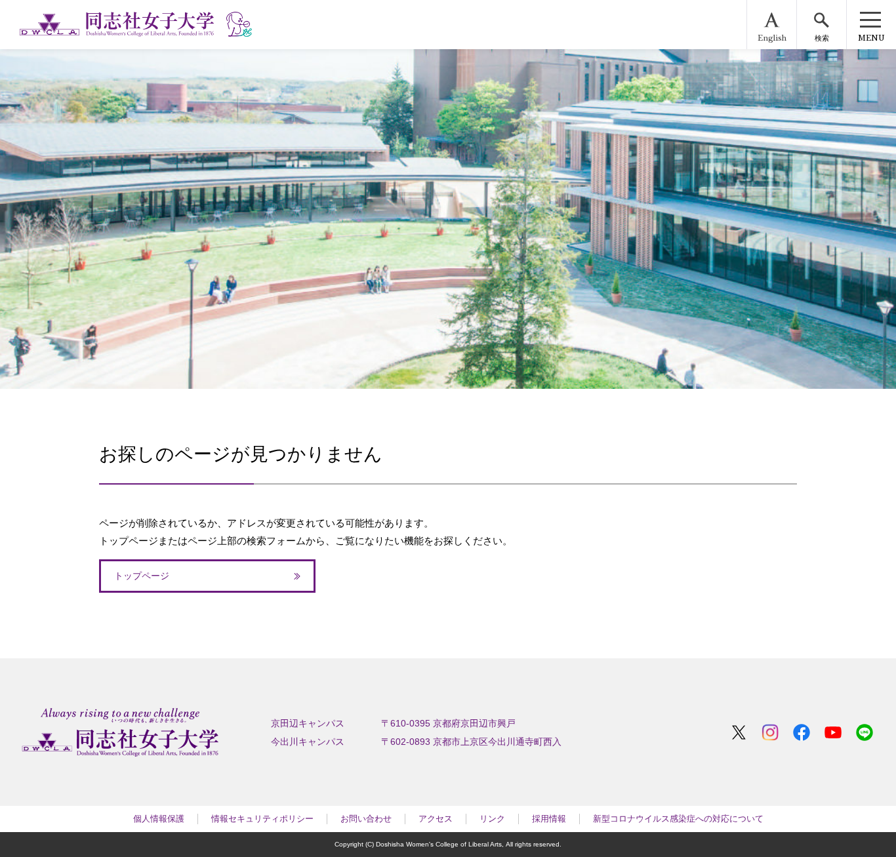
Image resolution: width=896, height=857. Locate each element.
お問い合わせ (366, 819)
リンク (492, 819)
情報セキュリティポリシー (262, 819)
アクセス (435, 819)
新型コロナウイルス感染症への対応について (678, 819)
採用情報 (549, 819)
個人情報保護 (158, 819)
